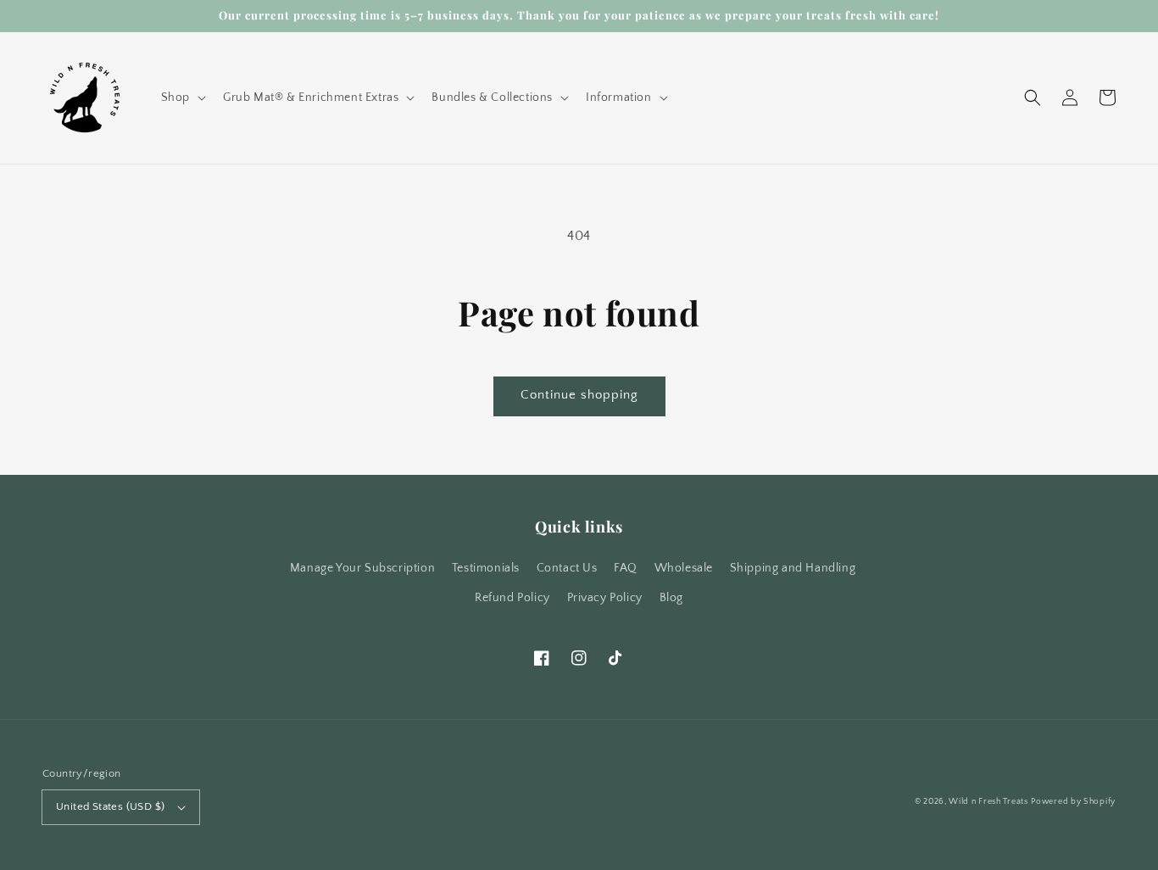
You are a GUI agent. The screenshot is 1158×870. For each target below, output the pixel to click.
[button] (182, 97)
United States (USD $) (110, 806)
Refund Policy (512, 598)
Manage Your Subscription (362, 568)
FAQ (625, 568)
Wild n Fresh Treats (988, 801)
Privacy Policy (605, 598)
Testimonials (486, 568)
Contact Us (567, 568)
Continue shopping (579, 395)
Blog (671, 598)
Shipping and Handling (793, 568)
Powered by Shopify (1073, 801)
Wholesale (683, 568)
